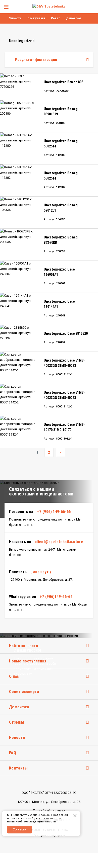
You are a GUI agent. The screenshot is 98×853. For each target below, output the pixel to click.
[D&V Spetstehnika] (49, 6)
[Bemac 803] (19, 86)
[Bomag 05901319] (19, 116)
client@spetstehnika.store (59, 541)
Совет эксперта (24, 691)
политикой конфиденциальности (31, 821)
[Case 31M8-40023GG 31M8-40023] (19, 368)
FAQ (12, 752)
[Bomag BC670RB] (19, 245)
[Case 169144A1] (19, 309)
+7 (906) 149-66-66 (54, 511)
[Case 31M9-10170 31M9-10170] (19, 432)
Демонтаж (73, 18)
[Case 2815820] (19, 338)
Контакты (18, 768)
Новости (17, 737)
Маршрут (40, 571)
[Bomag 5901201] (19, 212)
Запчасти (15, 18)
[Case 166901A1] (19, 277)
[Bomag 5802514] (19, 148)
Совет (55, 18)
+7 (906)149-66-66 (56, 596)
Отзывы (16, 722)
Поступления (36, 18)
